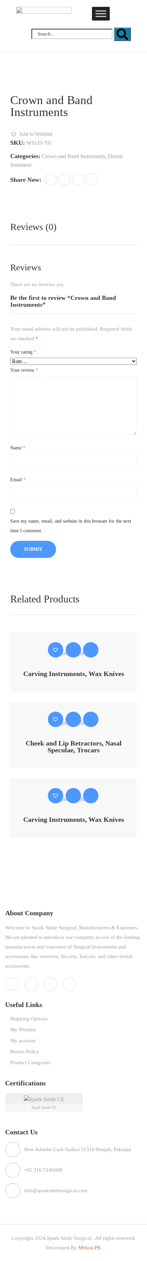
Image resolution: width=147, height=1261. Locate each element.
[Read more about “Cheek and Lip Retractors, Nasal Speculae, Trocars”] (73, 719)
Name (17, 447)
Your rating (23, 352)
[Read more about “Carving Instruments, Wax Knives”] (73, 650)
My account (23, 1040)
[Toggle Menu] (100, 13)
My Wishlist (23, 1029)
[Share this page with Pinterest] (78, 179)
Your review (24, 370)
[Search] (122, 34)
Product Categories (30, 1062)
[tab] (33, 227)
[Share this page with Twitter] (64, 179)
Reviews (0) (33, 226)
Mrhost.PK (89, 1247)
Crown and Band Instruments (73, 156)
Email (18, 479)
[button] (31, 134)
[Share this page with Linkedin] (92, 179)
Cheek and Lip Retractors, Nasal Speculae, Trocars (74, 746)
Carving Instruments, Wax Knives (73, 673)
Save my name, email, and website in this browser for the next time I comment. (70, 526)
